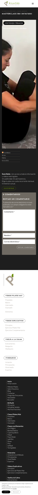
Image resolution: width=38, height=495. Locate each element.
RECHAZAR (16, 492)
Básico (7, 303)
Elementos (9, 312)
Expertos (8, 370)
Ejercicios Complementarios (15, 330)
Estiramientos (10, 344)
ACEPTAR (6, 492)
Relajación (9, 346)
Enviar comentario (26, 247)
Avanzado (8, 308)
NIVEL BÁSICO (22, 11)
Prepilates (8, 300)
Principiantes (10, 365)
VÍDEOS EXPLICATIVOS (14, 321)
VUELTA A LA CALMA (14, 339)
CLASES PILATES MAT (9, 11)
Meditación (9, 349)
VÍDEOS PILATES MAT (14, 295)
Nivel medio (9, 367)
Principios (8, 325)
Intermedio (9, 305)
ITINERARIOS (11, 358)
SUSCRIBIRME (9, 188)
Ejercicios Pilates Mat (12, 328)
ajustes (15, 488)
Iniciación (8, 362)
